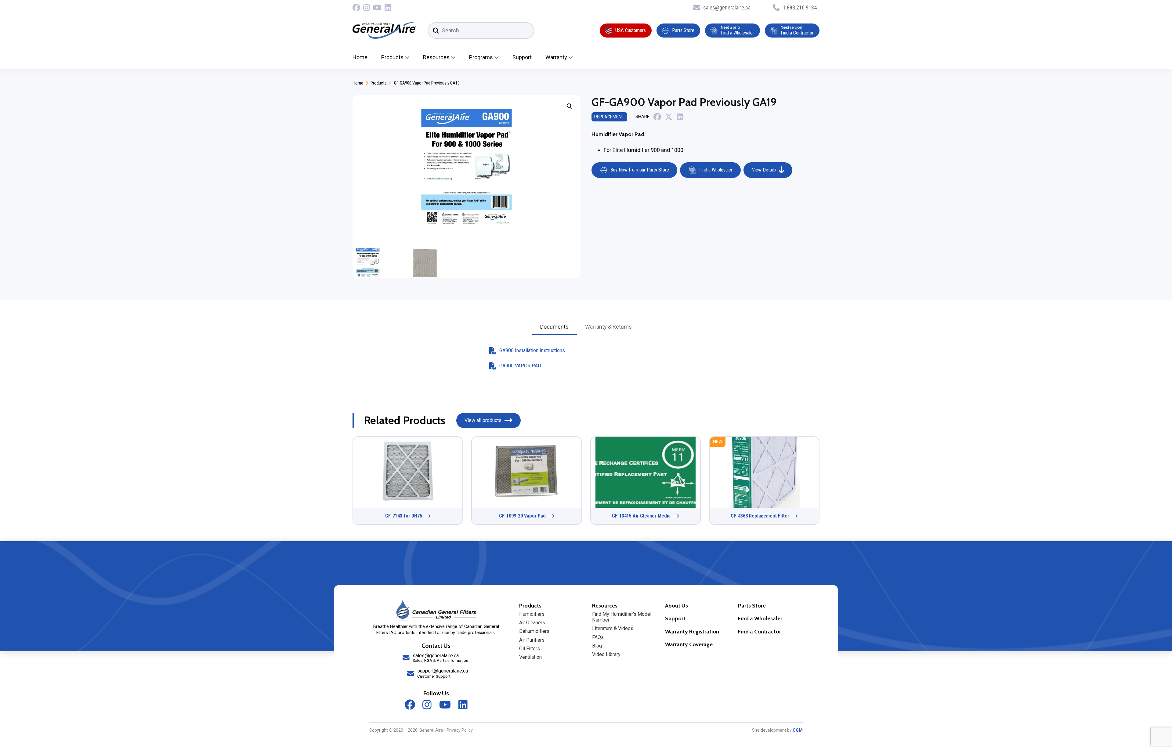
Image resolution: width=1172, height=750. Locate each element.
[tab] (554, 327)
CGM (798, 730)
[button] (569, 106)
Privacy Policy (460, 730)
